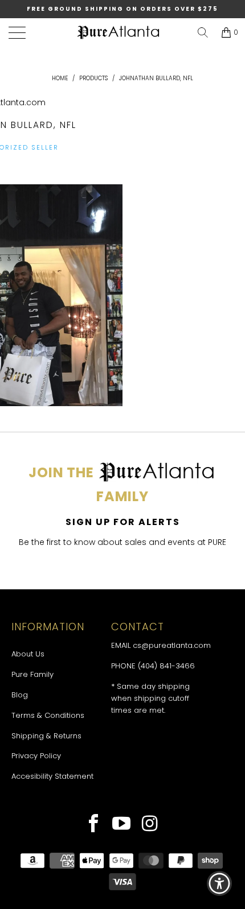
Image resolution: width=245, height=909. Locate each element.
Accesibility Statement (52, 776)
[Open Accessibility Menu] (219, 883)
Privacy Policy (36, 755)
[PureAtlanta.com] (118, 32)
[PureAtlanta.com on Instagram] (150, 824)
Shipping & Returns (46, 735)
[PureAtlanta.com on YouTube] (121, 824)
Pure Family (32, 674)
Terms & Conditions (47, 715)
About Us (27, 653)
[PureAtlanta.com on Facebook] (93, 824)
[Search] (203, 32)
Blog (19, 694)
